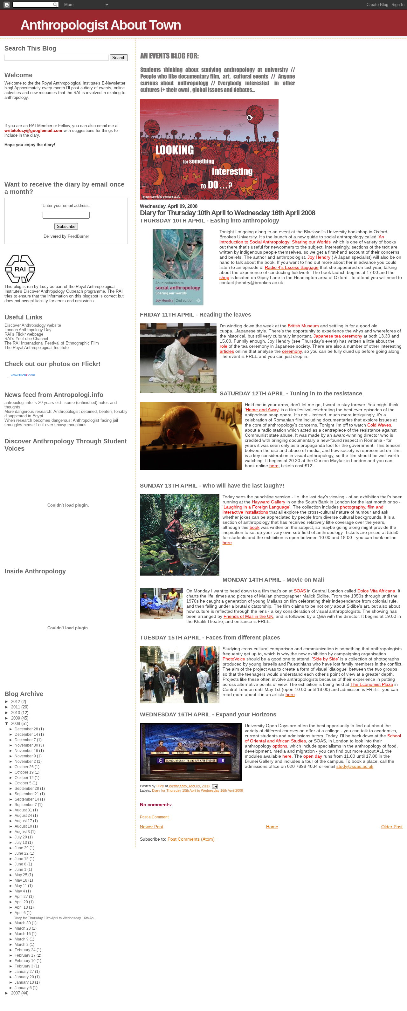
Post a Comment (154, 817)
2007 (16, 993)
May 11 (21, 886)
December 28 (27, 729)
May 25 (21, 875)
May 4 (20, 891)
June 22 (22, 853)
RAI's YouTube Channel (26, 339)
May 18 (21, 880)
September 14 (27, 799)
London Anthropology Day (28, 330)
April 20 (22, 902)
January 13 (25, 982)
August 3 (23, 832)
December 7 (26, 740)
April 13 (22, 907)
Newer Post (151, 826)
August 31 (24, 810)
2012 (16, 702)
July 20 (21, 837)
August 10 (24, 826)
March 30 (23, 923)
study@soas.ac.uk (354, 766)
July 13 (21, 842)
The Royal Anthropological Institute (36, 347)
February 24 (26, 950)
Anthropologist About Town (100, 24)
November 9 (26, 756)
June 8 (21, 864)
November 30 (27, 745)
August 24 (24, 815)
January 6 (24, 988)
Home (272, 826)
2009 (16, 718)
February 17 (26, 955)
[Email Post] (214, 786)
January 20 (25, 977)
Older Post (392, 826)
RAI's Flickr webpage (23, 334)
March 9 (22, 939)
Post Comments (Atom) (191, 839)
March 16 (23, 934)
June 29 (22, 848)
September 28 (27, 788)
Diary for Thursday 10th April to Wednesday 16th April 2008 (197, 790)
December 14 (27, 734)
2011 (16, 707)
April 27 (22, 896)
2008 (16, 723)
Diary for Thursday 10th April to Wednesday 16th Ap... (55, 918)
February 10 (26, 961)
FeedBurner (78, 236)
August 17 (24, 821)
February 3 (24, 966)
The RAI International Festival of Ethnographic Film (51, 343)
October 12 (25, 777)
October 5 (23, 783)
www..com (23, 375)
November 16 (27, 750)
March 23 (23, 928)
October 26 (25, 767)
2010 (16, 713)
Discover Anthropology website (32, 325)
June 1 (21, 869)
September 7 (26, 805)
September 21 (27, 794)
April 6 (21, 913)
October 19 (25, 772)
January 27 (25, 971)
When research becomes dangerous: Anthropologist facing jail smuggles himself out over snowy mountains (61, 422)
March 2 (22, 944)
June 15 (22, 859)
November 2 (26, 761)
